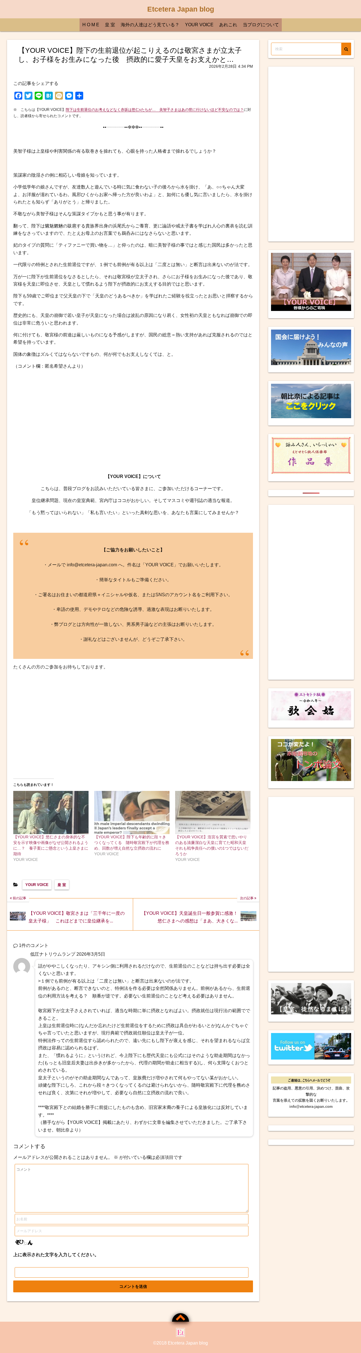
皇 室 (110, 24)
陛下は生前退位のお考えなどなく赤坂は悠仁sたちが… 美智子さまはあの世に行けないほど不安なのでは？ (155, 110)
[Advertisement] (133, 421)
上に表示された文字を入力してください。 (56, 1254)
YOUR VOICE (199, 24)
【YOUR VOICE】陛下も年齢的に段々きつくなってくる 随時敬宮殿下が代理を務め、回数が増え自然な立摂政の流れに (131, 842)
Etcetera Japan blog (180, 9)
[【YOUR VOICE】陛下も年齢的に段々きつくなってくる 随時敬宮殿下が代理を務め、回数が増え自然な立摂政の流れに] (132, 812)
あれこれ (228, 24)
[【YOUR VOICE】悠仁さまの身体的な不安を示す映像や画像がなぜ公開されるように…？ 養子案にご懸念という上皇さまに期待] (51, 812)
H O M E (90, 24)
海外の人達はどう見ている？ (150, 24)
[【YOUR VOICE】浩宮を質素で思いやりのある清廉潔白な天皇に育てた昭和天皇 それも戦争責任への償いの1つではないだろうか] (212, 812)
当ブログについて (261, 24)
